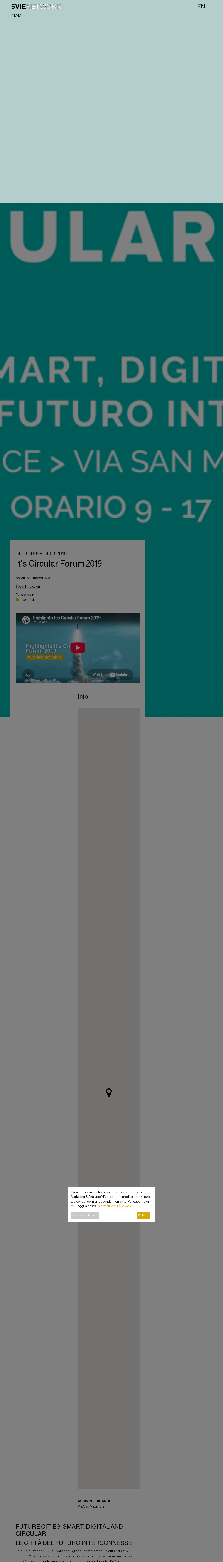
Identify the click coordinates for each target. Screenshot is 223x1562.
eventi (19, 15)
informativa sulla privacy (114, 1206)
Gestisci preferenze (85, 1215)
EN (201, 6)
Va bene (143, 1215)
